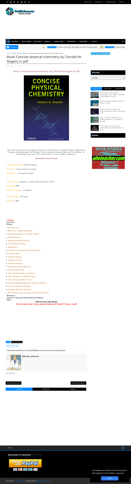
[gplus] (17, 2)
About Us (88, 2)
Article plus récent (13, 383)
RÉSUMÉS (83, 41)
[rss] (25, 2)
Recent (108, 89)
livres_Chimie (45, 47)
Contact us (99, 2)
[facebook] (7, 2)
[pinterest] (21, 2)
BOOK (54, 301)
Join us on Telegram (100, 53)
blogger (46, 389)
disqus (72, 389)
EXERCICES (58, 41)
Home (9, 53)
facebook (19, 389)
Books (15, 41)
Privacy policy (111, 2)
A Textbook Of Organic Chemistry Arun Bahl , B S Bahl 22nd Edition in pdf (112, 94)
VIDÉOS (47, 41)
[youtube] (10, 2)
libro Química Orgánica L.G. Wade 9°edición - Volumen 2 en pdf (111, 119)
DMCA (121, 2)
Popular (96, 89)
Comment (119, 89)
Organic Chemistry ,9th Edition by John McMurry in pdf (70, 47)
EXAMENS (71, 41)
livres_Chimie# (17, 342)
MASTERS (38, 41)
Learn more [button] (120, 473)
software (26, 41)
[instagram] (28, 2)
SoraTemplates (19, 481)
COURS (94, 41)
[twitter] (14, 2)
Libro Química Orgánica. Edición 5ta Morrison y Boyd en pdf (112, 111)
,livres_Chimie (18, 66)
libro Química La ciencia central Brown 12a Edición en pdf (111, 127)
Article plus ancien (78, 383)
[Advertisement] (88, 21)
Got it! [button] (110, 478)
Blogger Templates (43, 481)
